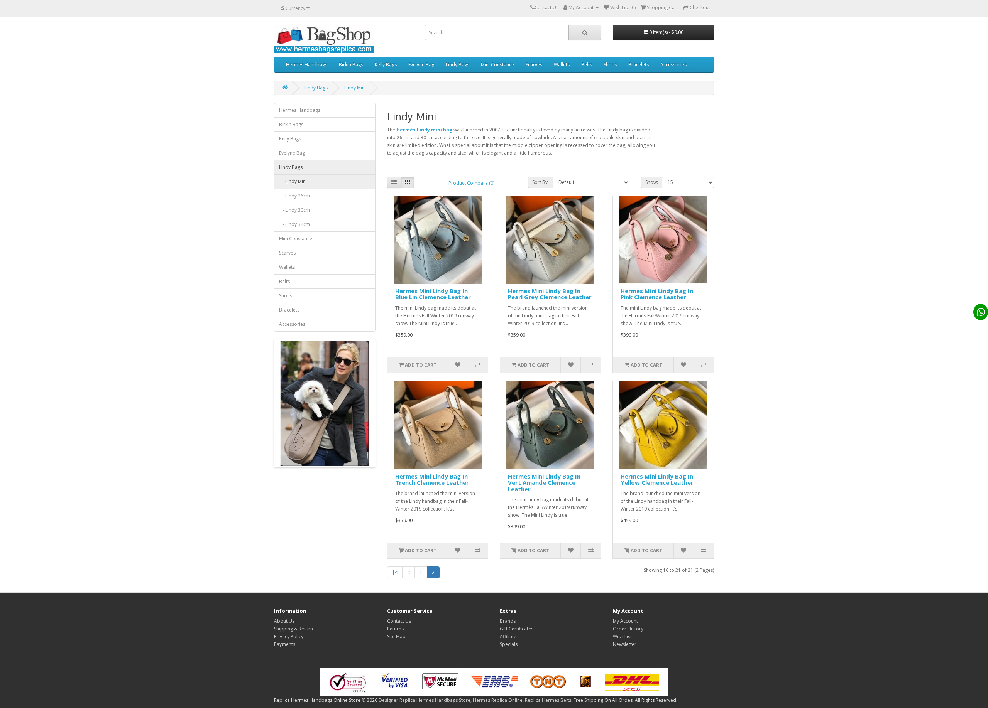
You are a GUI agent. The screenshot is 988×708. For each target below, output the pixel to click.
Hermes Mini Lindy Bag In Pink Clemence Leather (657, 294)
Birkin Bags (351, 64)
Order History (628, 628)
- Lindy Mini (293, 181)
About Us (284, 621)
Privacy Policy (288, 636)
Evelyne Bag (421, 64)
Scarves (534, 64)
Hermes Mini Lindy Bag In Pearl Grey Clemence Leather (550, 294)
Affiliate (508, 636)
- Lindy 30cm (294, 210)
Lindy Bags (457, 64)
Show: (651, 182)
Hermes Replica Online (498, 700)
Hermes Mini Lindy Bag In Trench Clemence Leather (432, 479)
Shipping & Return (293, 628)
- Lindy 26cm (294, 195)
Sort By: (540, 182)
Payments (284, 644)
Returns (395, 628)
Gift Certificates (516, 628)
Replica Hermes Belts (548, 700)
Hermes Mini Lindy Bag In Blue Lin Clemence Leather (433, 294)
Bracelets (638, 64)
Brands (508, 621)
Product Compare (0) (471, 183)
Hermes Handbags (306, 64)
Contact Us (399, 621)
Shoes (610, 64)
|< (395, 572)
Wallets (562, 64)
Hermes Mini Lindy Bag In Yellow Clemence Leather (657, 479)
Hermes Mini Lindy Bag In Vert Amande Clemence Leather (544, 482)
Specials (509, 644)
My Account (625, 621)
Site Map (396, 636)
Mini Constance (497, 64)
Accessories (673, 64)
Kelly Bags (386, 64)
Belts (586, 64)
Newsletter (624, 644)
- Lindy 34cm (294, 224)
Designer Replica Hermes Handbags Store (424, 700)
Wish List (622, 636)
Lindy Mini (355, 87)
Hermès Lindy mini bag (424, 129)
